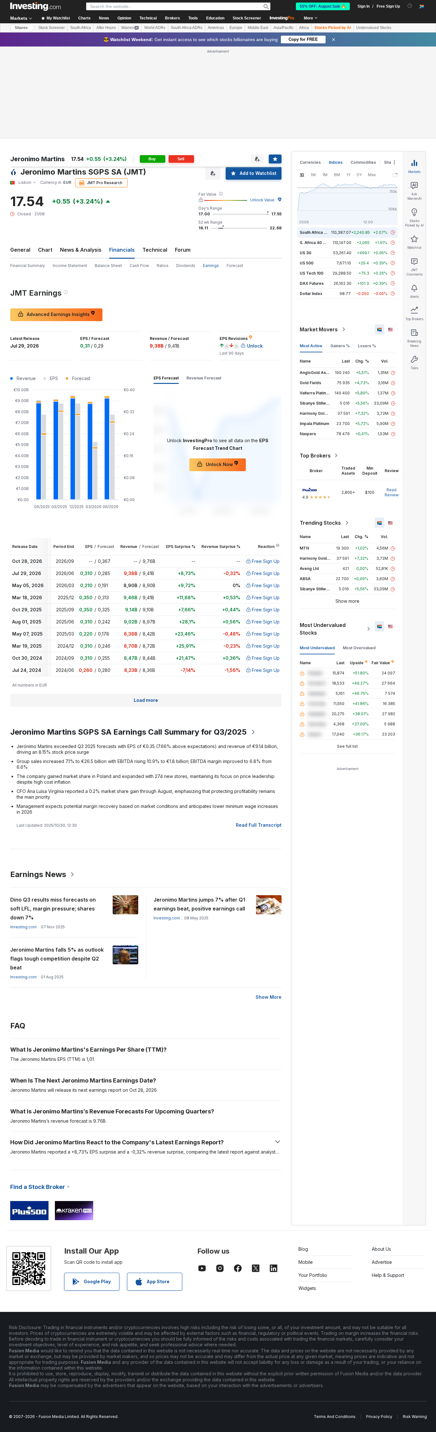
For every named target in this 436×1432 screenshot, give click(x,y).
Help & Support (388, 1275)
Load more (146, 700)
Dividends (185, 265)
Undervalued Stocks (373, 27)
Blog (303, 1249)
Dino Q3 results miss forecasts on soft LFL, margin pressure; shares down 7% (53, 908)
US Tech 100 (311, 273)
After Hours (106, 27)
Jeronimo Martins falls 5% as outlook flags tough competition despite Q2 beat (57, 958)
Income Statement (70, 265)
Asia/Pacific (284, 27)
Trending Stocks (320, 523)
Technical (154, 250)
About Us (381, 1249)
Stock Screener (247, 18)
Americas (216, 27)
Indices (335, 162)
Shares (21, 27)
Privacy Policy (379, 1416)
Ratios (163, 265)
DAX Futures (312, 283)
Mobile (305, 1262)
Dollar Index (311, 293)
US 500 (306, 263)
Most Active (311, 345)
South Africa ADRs (186, 27)
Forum (183, 250)
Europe (235, 27)
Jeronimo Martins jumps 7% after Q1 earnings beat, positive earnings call (199, 904)
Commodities (363, 162)
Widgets (307, 1288)
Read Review (392, 492)
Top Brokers (315, 455)
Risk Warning (415, 1416)
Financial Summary (27, 265)
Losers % (367, 345)
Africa (304, 27)
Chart (45, 250)
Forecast (235, 265)
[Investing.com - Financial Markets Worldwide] (35, 6)
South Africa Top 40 (318, 232)
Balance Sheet (108, 265)
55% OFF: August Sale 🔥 (323, 6)
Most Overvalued (359, 647)
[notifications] (410, 6)
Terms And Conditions (335, 1416)
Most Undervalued (317, 647)
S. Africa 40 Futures (318, 242)
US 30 (305, 252)
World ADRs (154, 27)
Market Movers (319, 329)
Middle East (258, 27)
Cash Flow (139, 265)
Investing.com (23, 927)
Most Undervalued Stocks (323, 629)
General (20, 250)
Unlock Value (262, 200)
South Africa (80, 27)
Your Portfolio (312, 1275)
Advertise (382, 1262)
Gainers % (340, 345)
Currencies (310, 162)
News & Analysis (80, 250)
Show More (269, 997)
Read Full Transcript (259, 825)
